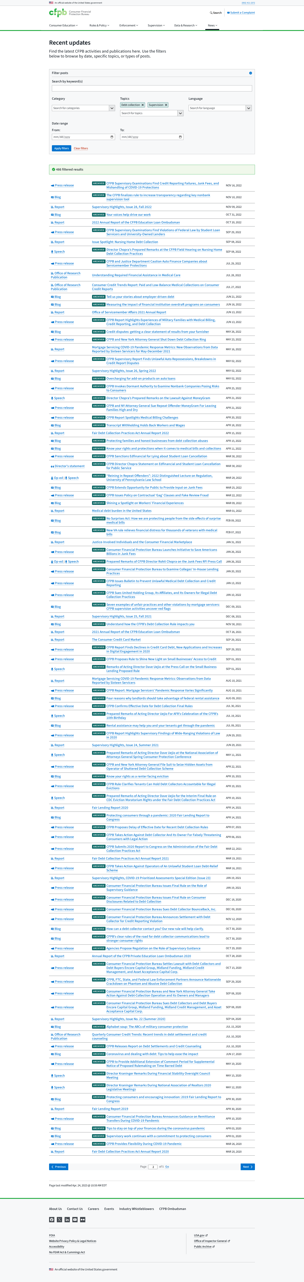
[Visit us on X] (59, 1219)
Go (167, 1166)
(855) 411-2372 (248, 3)
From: (56, 130)
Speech (59, 251)
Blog (57, 197)
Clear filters (81, 148)
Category (58, 98)
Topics (124, 98)
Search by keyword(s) (67, 81)
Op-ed (58, 477)
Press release (64, 185)
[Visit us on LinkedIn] (67, 1219)
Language (196, 98)
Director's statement (69, 466)
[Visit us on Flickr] (82, 1219)
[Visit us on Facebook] (51, 1219)
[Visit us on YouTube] (75, 1219)
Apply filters (61, 148)
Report (59, 207)
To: (122, 130)
